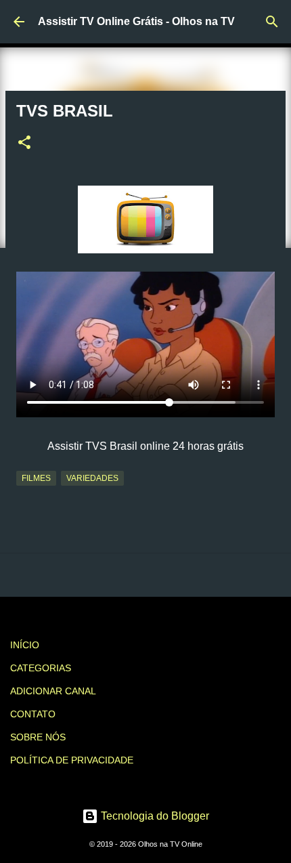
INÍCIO (24, 644)
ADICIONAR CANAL (53, 691)
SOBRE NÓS (38, 737)
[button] (24, 143)
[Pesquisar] (272, 21)
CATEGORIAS (40, 667)
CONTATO (32, 714)
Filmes (36, 478)
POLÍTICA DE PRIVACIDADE (71, 760)
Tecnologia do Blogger (153, 816)
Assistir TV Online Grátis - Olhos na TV (136, 21)
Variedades (92, 478)
